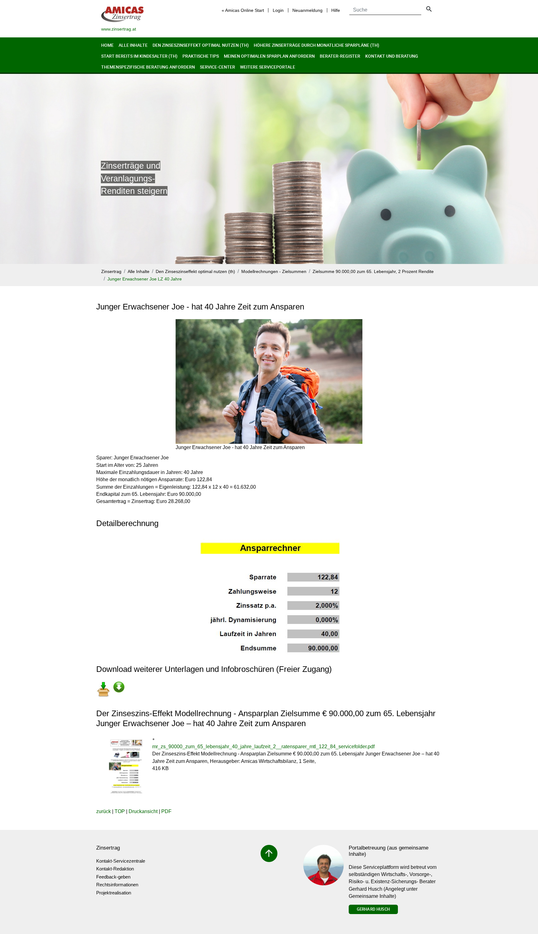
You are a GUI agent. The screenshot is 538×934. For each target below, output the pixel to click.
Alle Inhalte (133, 45)
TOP (120, 811)
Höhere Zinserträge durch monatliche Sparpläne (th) (316, 45)
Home (107, 45)
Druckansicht (143, 811)
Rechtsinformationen (117, 884)
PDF (166, 811)
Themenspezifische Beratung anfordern (148, 67)
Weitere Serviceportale (267, 67)
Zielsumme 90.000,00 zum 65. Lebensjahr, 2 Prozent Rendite (373, 271)
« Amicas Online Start (243, 10)
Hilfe (335, 10)
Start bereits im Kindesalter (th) (139, 56)
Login (278, 10)
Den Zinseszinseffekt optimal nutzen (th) (201, 45)
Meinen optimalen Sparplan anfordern (269, 56)
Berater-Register (340, 56)
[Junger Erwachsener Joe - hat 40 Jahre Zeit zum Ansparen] (269, 381)
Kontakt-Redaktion (115, 868)
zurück (103, 811)
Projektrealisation (113, 892)
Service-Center (217, 67)
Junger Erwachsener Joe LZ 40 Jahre (144, 279)
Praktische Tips (200, 56)
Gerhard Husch (373, 909)
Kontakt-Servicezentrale (120, 861)
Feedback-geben (113, 876)
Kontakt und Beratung (391, 56)
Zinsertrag (111, 271)
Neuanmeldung (307, 10)
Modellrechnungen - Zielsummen (273, 271)
